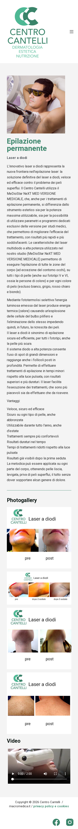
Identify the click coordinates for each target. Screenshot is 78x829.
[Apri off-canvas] (71, 32)
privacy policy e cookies (51, 806)
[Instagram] (69, 822)
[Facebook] (56, 822)
